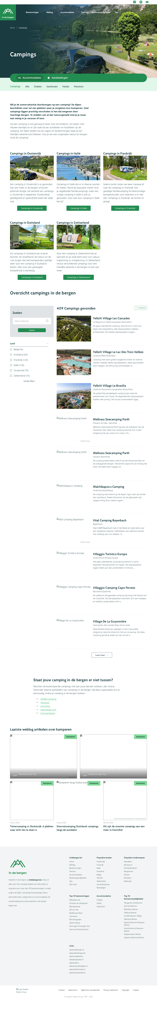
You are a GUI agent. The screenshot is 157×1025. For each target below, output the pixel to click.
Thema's (84, 12)
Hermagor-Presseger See (79, 926)
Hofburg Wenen (130, 912)
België (99, 874)
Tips (116, 12)
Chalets (38, 86)
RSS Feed (73, 884)
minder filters (29, 381)
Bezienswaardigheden (101, 12)
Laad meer (100, 655)
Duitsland (100, 871)
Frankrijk (100, 865)
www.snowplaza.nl (76, 956)
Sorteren (142, 308)
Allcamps (44, 702)
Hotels (65, 86)
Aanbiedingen (60, 77)
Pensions (78, 86)
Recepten (127, 878)
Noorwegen (101, 887)
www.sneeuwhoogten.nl (78, 966)
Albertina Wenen (130, 919)
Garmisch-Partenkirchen (79, 929)
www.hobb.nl (74, 963)
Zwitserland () (22, 375)
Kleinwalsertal (74, 906)
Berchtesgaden (75, 919)
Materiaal (127, 881)
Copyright (125, 990)
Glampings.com (48, 709)
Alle (27, 86)
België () (18, 349)
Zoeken (32, 330)
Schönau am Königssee (78, 903)
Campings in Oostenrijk (32, 208)
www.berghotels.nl (76, 959)
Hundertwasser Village (133, 916)
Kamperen (128, 865)
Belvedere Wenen (131, 909)
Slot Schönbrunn (130, 906)
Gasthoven (52, 86)
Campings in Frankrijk (125, 208)
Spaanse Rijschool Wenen (134, 937)
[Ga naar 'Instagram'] (141, 2)
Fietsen (127, 874)
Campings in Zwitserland (78, 277)
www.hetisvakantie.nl (77, 972)
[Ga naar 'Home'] (8, 12)
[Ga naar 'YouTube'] (147, 2)
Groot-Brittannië (103, 884)
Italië (98, 868)
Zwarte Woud (74, 923)
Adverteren (72, 990)
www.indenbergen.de (77, 953)
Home (12, 28)
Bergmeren (128, 871)
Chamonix (73, 916)
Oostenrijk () (21, 370)
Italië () (19, 365)
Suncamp (45, 706)
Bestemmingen (32, 12)
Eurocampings (47, 713)
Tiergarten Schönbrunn (133, 903)
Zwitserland (101, 881)
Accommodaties (67, 12)
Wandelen (128, 861)
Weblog (49, 12)
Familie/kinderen (130, 868)
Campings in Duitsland (31, 277)
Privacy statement (111, 990)
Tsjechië (100, 878)
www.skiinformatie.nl (77, 969)
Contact (62, 990)
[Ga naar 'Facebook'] (134, 2)
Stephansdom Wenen (132, 934)
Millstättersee (74, 900)
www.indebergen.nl (76, 950)
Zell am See (73, 910)
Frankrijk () (21, 359)
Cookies (136, 990)
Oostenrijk (101, 861)
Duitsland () (21, 354)
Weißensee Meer (76, 913)
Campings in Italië (78, 208)
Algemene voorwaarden (90, 990)
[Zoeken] (146, 12)
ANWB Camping (48, 698)
